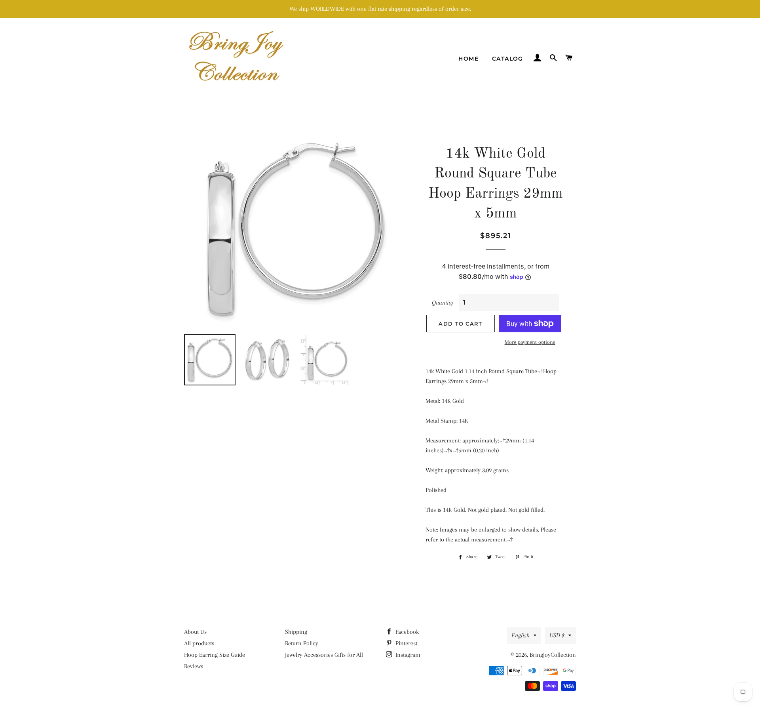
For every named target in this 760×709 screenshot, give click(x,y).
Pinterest (405, 643)
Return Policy (301, 643)
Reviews (193, 666)
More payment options (530, 342)
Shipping (296, 631)
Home (468, 58)
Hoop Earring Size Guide (214, 654)
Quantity (442, 302)
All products (199, 643)
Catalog (507, 58)
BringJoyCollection (553, 654)
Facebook (406, 631)
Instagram (407, 654)
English (520, 635)
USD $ (556, 635)
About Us (195, 631)
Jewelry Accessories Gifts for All (324, 654)
